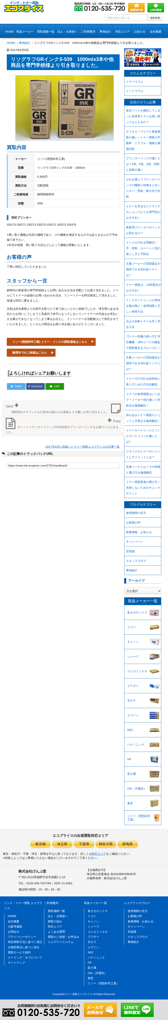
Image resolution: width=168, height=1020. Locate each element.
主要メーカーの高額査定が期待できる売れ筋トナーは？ (143, 269)
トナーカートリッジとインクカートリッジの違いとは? (143, 436)
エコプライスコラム (61, 942)
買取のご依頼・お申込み (63, 936)
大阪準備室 (15, 926)
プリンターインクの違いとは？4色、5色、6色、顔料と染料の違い (143, 164)
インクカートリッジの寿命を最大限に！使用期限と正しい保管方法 (143, 305)
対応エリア (122, 31)
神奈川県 (106, 844)
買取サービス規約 (19, 952)
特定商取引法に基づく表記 (25, 942)
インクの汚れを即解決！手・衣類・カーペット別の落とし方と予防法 (143, 248)
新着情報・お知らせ (139, 532)
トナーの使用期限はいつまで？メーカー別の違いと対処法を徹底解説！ (143, 399)
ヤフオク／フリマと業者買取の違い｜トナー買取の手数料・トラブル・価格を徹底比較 (143, 140)
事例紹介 (105, 31)
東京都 (40, 844)
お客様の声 (133, 522)
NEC (130, 730)
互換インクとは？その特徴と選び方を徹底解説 (143, 469)
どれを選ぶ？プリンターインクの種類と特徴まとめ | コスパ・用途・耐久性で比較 (143, 188)
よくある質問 (56, 931)
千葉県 (84, 844)
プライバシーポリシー (22, 936)
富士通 (131, 773)
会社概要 (13, 921)
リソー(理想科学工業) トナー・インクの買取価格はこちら (49, 341)
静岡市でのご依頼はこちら (29, 352)
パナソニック (135, 744)
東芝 (130, 803)
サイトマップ (16, 962)
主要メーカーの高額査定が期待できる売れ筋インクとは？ (143, 363)
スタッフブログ (136, 560)
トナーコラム (134, 81)
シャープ (133, 656)
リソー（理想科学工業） (138, 817)
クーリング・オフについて (25, 957)
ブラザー (133, 686)
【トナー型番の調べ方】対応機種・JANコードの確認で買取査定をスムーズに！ (143, 342)
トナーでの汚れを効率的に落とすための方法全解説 (143, 381)
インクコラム (134, 90)
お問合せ (13, 931)
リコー (131, 627)
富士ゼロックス (137, 612)
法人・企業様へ (67, 31)
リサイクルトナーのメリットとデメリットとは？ (143, 454)
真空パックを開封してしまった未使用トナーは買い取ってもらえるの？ (143, 116)
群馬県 (127, 844)
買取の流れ (55, 921)
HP (129, 759)
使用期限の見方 (136, 513)
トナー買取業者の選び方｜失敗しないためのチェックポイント (143, 487)
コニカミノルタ (137, 671)
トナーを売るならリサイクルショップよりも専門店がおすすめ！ (143, 212)
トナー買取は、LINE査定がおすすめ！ (143, 287)
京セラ (131, 700)
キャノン (133, 641)
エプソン (133, 715)
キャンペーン (134, 541)
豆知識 (130, 551)
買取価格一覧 (45, 31)
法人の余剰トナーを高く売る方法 (143, 324)
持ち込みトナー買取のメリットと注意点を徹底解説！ (143, 417)
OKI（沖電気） (136, 788)
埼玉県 (62, 844)
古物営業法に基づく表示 (23, 947)
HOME (9, 31)
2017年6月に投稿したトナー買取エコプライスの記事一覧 (82, 446)
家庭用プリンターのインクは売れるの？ (143, 230)
